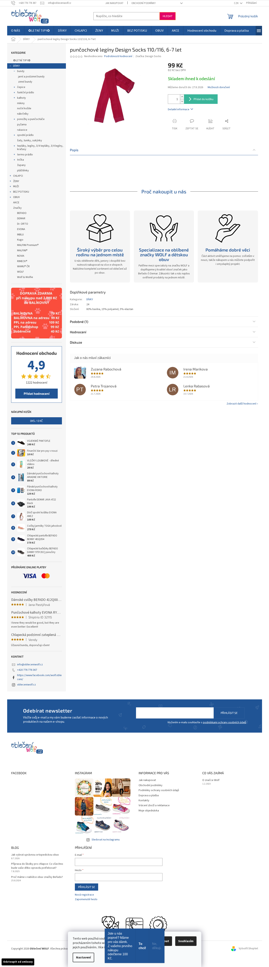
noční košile (24, 108)
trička (20, 160)
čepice (21, 87)
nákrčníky (22, 114)
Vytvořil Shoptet (248, 949)
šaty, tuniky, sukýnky (29, 140)
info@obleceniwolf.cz (30, 665)
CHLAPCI (18, 176)
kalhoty (21, 98)
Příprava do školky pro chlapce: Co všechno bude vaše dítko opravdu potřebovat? (37, 866)
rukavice (22, 130)
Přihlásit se (229, 713)
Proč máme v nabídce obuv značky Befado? (37, 877)
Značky (17, 208)
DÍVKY (16, 66)
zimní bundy (25, 82)
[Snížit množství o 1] (182, 101)
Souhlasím (186, 941)
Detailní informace (178, 109)
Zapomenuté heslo (86, 899)
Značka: (148, 56)
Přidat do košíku (203, 99)
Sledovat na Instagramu (106, 840)
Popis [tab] (74, 150)
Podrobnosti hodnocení (118, 56)
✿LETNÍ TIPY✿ (21, 60)
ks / (36, 420)
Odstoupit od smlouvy (18, 962)
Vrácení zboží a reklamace (154, 805)
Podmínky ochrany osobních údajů (159, 790)
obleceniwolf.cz (26, 685)
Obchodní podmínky (143, 3)
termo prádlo (25, 155)
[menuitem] (15, 30)
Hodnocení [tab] (78, 332)
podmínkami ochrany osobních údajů (224, 722)
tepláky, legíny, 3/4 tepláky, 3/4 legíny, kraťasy (40, 147)
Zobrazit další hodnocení (241, 404)
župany (21, 165)
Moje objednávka (149, 811)
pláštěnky (23, 171)
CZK (236, 3)
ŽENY (16, 181)
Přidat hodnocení (36, 393)
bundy (20, 71)
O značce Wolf (210, 780)
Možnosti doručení (219, 87)
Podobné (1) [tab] (79, 322)
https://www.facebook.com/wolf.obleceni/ (39, 677)
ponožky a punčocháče (31, 119)
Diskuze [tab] (76, 342)
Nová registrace (84, 895)
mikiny (21, 103)
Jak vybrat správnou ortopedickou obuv (35, 855)
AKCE (16, 203)
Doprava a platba (149, 795)
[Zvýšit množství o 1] (182, 97)
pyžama (21, 125)
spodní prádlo (25, 135)
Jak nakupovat (114, 3)
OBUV (16, 197)
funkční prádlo (25, 93)
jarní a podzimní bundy (31, 77)
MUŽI (16, 186)
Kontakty (144, 800)
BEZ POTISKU (21, 192)
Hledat (167, 16)
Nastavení (83, 957)
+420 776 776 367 (27, 670)
